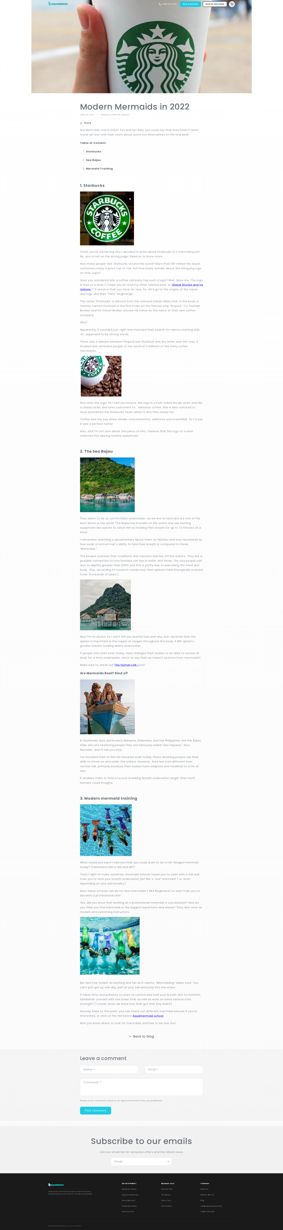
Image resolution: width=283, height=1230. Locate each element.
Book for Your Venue (215, 4)
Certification (166, 1206)
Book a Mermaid (190, 4)
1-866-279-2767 (207, 1212)
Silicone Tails (167, 1189)
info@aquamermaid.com (211, 1206)
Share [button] (87, 123)
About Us (204, 1189)
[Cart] (232, 4)
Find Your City (128, 1212)
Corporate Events (129, 1206)
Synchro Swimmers (130, 1195)
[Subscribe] (168, 1162)
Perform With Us (207, 1195)
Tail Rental (165, 1195)
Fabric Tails (166, 1200)
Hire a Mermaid (128, 1200)
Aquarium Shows (129, 1189)
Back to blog (143, 1036)
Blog (202, 1200)
